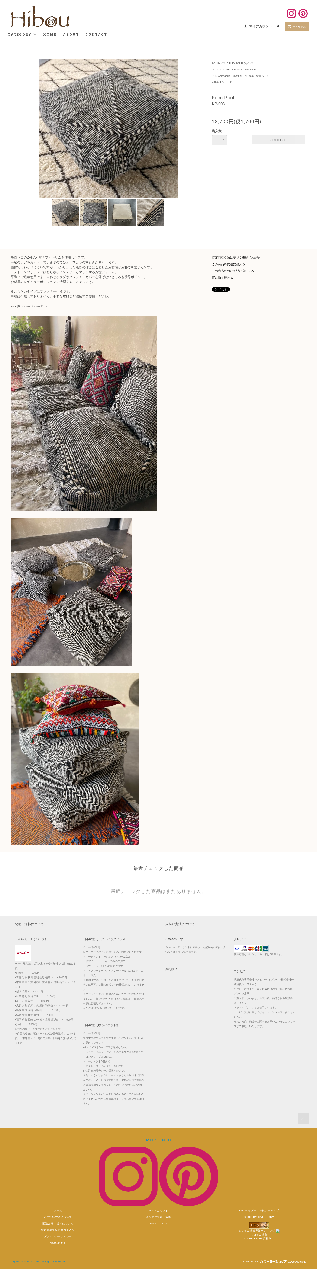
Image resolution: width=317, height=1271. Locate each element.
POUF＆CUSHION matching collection (234, 69)
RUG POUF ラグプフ (241, 63)
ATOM (163, 1223)
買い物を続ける (222, 277)
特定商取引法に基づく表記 (58, 1230)
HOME (49, 34)
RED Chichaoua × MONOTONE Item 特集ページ (240, 75)
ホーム (58, 1210)
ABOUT (71, 34)
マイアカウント (260, 26)
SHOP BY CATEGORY (259, 1217)
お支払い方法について (58, 1217)
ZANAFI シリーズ (222, 82)
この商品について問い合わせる (233, 271)
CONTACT (96, 34)
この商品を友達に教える (228, 264)
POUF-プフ (218, 63)
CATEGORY (20, 34)
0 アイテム (299, 26)
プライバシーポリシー (58, 1236)
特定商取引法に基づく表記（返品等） (237, 257)
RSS (153, 1223)
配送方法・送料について (57, 1223)
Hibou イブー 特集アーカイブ (259, 1210)
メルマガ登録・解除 (158, 1217)
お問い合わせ (57, 1243)
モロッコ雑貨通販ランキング (256, 1230)
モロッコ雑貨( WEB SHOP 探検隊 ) (259, 1236)
